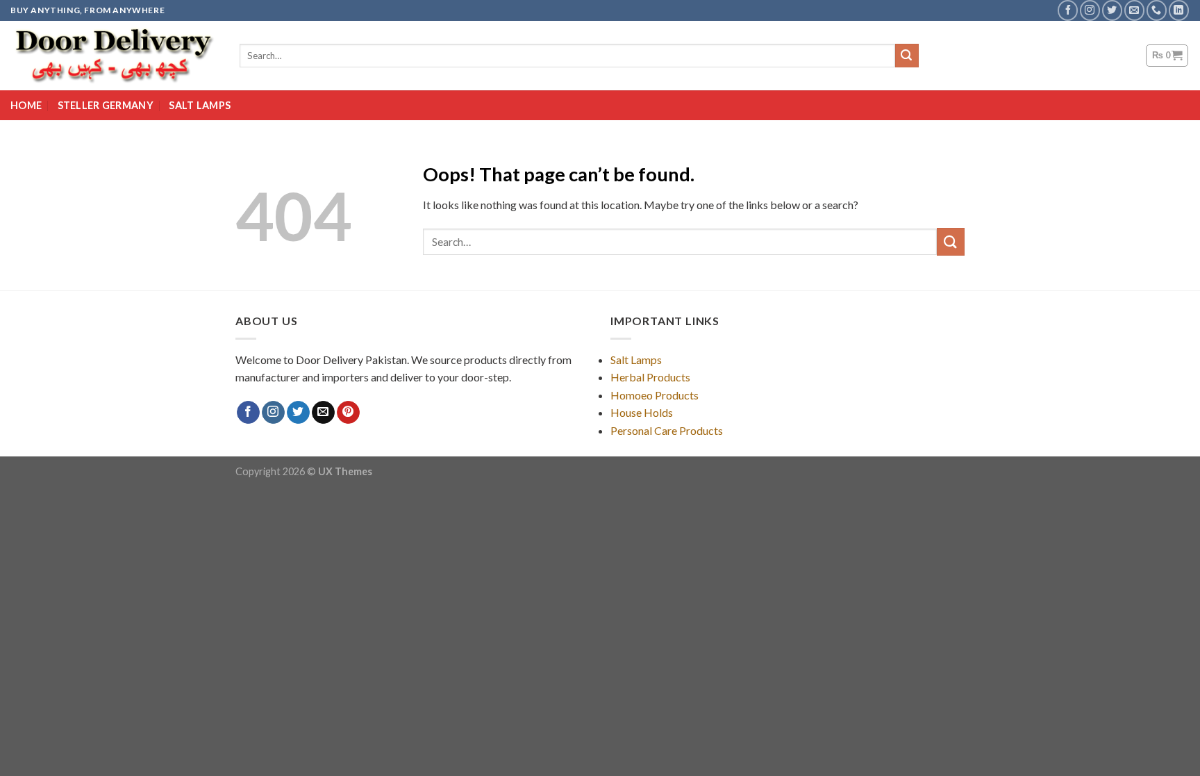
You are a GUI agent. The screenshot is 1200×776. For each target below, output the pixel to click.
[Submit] (951, 241)
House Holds (641, 412)
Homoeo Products (654, 395)
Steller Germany (105, 105)
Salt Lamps (200, 105)
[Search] (907, 55)
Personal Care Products (666, 430)
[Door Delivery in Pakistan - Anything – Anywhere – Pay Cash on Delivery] (114, 55)
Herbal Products (650, 376)
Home (26, 105)
